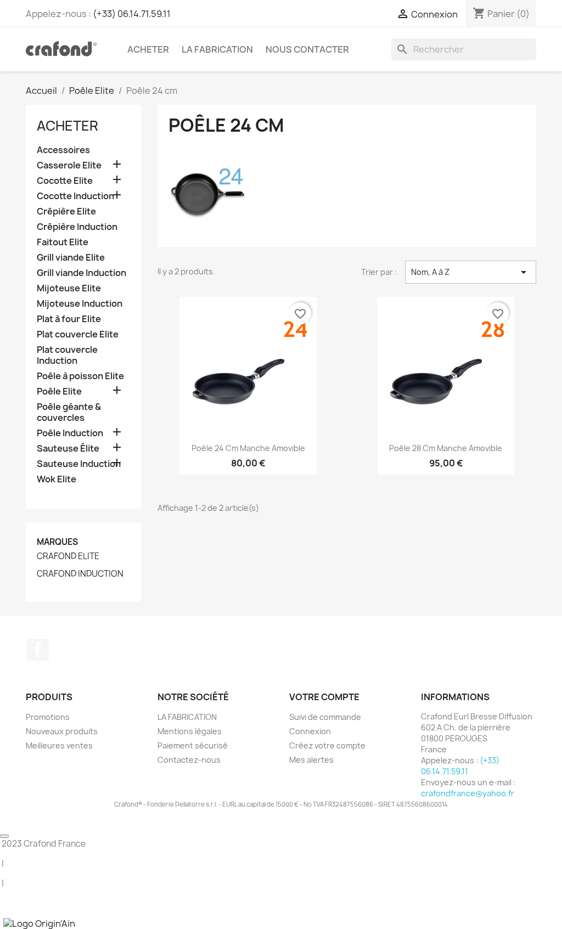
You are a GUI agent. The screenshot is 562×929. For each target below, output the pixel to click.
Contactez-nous (189, 760)
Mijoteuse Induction (79, 303)
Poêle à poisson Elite (80, 376)
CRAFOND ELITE (68, 556)
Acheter (148, 49)
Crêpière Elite (66, 211)
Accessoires (63, 150)
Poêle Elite (59, 391)
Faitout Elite (62, 242)
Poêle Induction (70, 433)
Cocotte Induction (75, 196)
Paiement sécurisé (193, 745)
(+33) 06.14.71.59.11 (132, 14)
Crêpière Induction (77, 227)
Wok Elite (56, 479)
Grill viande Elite (71, 257)
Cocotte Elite (65, 181)
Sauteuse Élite (68, 448)
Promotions (48, 717)
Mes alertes (311, 760)
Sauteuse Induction (79, 464)
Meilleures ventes (59, 745)
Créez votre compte (327, 745)
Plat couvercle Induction (67, 355)
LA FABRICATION (217, 49)
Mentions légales (190, 731)
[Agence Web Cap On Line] (1, 923)
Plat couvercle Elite (78, 334)
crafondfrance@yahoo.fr (467, 793)
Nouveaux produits (62, 731)
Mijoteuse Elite (69, 288)
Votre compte (324, 697)
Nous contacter (307, 49)
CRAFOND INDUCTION (80, 573)
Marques (57, 542)
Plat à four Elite (69, 319)
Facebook (38, 650)
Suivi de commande (325, 717)
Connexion (310, 731)
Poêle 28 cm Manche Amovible (445, 448)
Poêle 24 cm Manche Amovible (248, 448)
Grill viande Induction (81, 273)
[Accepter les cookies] (4, 836)
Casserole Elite (69, 165)
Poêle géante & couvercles (69, 412)
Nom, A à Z (470, 272)
